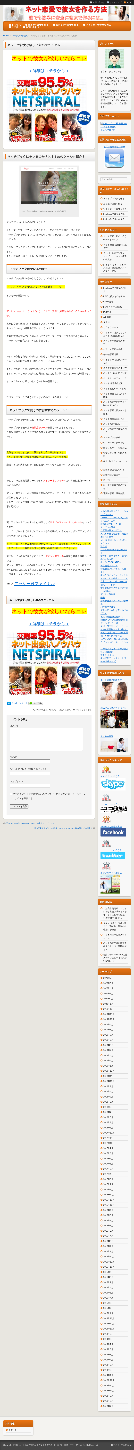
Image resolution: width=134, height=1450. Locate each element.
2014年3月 (108, 1365)
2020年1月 (108, 1004)
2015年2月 (108, 1308)
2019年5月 (108, 1045)
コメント (14, 725)
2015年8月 (108, 1277)
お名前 (13, 756)
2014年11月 (108, 1323)
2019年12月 (108, 1009)
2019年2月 (108, 1060)
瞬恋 (102, 597)
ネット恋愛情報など (112, 424)
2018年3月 (108, 1117)
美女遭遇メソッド (108, 565)
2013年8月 (108, 1401)
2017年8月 (108, 1153)
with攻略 (107, 317)
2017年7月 (108, 1158)
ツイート (23, 703)
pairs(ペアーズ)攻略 (112, 307)
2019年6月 (108, 1040)
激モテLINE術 (107, 655)
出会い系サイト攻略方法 (115, 447)
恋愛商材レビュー (111, 475)
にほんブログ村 (107, 130)
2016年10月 (108, 1205)
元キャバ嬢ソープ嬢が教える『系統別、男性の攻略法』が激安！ (115, 926)
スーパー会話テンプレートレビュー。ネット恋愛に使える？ (115, 256)
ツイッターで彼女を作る (98, 25)
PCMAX (107, 312)
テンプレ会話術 (107, 527)
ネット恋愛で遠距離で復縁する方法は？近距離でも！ (115, 946)
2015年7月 (108, 1282)
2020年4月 (108, 988)
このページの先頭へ (122, 1445)
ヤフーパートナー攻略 (114, 442)
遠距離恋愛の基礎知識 (114, 493)
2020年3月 (108, 993)
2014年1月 (108, 1375)
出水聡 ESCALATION (110, 562)
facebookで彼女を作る (114, 214)
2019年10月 (108, 1019)
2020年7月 (108, 978)
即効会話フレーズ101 (110, 524)
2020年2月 (108, 998)
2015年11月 (108, 1262)
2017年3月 (108, 1179)
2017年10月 (108, 1143)
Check (14, 703)
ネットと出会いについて (115, 373)
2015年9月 (108, 1272)
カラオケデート (110, 327)
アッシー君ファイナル (34, 583)
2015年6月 (108, 1287)
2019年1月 (108, 1066)
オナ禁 (106, 322)
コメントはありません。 (62, 710)
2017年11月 (108, 1138)
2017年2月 (108, 1184)
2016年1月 (108, 1251)
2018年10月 (108, 1081)
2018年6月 (108, 1102)
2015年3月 (108, 1303)
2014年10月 (108, 1329)
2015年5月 (108, 1293)
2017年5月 (108, 1169)
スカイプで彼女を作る (67, 25)
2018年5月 (108, 1107)
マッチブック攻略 (20, 36)
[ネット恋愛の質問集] (114, 750)
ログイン (12, 1430)
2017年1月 (108, 1189)
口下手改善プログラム (111, 530)
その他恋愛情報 (110, 354)
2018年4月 (108, 1112)
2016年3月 (108, 1241)
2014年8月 (108, 1339)
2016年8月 (108, 1215)
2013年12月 (108, 1380)
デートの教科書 (107, 594)
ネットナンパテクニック (115, 378)
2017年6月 (108, 1163)
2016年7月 (108, 1220)
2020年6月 (108, 983)
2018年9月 (108, 1086)
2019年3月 (108, 1055)
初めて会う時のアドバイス (113, 708)
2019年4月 (108, 1050)
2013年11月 (108, 1385)
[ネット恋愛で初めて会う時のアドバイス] (114, 726)
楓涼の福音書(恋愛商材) (111, 616)
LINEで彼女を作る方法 (114, 296)
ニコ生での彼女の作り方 (115, 368)
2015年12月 (108, 1256)
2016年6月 (108, 1225)
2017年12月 (108, 1133)
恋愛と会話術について (114, 469)
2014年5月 (108, 1354)
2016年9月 (108, 1210)
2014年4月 (108, 1359)
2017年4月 (108, 1174)
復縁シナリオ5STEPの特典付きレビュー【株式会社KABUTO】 (115, 957)
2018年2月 (108, 1122)
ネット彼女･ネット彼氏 (114, 388)
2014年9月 (108, 1334)
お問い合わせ (32, 27)
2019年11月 (108, 1014)
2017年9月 (108, 1148)
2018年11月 (108, 1076)
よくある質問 (106, 736)
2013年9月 (108, 1396)
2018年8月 (108, 1091)
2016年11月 (108, 1200)
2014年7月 (108, 1344)
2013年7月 (108, 1406)
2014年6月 (108, 1349)
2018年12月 (108, 1071)
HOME (6, 36)
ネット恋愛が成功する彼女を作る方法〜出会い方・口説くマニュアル (49, 1445)
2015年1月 (108, 1313)
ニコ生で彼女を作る (38, 25)
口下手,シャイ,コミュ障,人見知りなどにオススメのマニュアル (115, 267)
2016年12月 (108, 1194)
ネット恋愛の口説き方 (114, 419)
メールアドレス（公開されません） (28, 769)
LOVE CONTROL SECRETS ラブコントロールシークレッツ (114, 642)
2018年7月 (108, 1097)
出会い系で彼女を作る (114, 219)
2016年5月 (108, 1231)
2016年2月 (108, 1246)
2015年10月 (108, 1267)
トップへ (16, 25)
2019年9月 (108, 1024)
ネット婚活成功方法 (112, 383)
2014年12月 (108, 1318)
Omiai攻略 (108, 301)
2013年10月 (108, 1390)
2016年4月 (108, 1236)
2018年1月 (108, 1127)
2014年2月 (108, 1370)
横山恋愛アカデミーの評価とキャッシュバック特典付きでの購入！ (63, 828)
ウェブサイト (17, 781)
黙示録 (103, 546)
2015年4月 (108, 1298)
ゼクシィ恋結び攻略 (112, 349)
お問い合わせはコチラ (114, 146)
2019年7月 (108, 1035)
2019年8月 (108, 1029)
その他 (15, 27)
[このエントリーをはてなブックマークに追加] (9, 703)
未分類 (106, 480)
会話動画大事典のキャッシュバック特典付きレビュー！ (29, 823)
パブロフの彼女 (107, 607)
